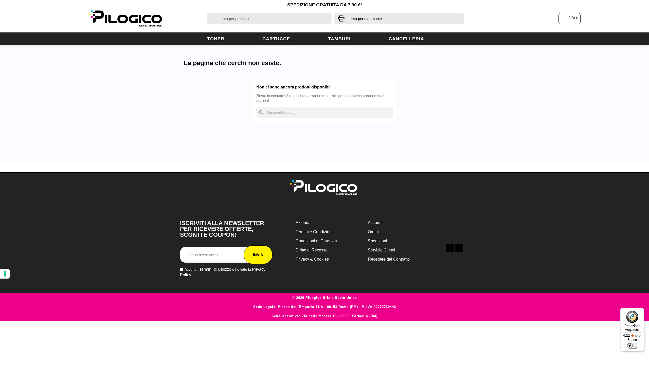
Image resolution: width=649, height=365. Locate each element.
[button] (569, 18)
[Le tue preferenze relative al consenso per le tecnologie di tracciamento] (5, 274)
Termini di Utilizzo (215, 269)
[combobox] (269, 18)
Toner (215, 38)
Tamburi (339, 38)
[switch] (632, 346)
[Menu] (641, 311)
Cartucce (276, 38)
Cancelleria (406, 38)
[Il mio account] (525, 18)
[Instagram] (459, 248)
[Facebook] (450, 248)
